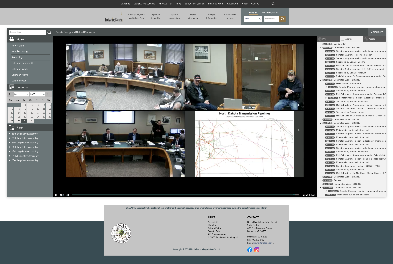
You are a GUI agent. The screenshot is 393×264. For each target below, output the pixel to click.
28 (19, 120)
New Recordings (20, 51)
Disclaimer (213, 225)
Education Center (194, 3)
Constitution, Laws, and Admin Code (136, 16)
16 (32, 113)
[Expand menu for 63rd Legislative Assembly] (9, 159)
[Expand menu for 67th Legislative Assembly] (9, 142)
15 (25, 113)
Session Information (174, 16)
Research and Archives (230, 16)
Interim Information (193, 16)
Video (244, 3)
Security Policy (215, 231)
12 (50, 109)
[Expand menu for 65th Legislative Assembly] (9, 150)
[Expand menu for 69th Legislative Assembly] (9, 133)
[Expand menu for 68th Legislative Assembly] (9, 137)
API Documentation (217, 234)
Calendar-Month (20, 74)
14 (19, 113)
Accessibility (213, 222)
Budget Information (211, 16)
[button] (31, 85)
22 (25, 117)
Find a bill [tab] (253, 12)
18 (44, 113)
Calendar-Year (19, 80)
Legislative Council (144, 3)
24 (38, 117)
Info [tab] (324, 39)
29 (25, 120)
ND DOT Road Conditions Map (221, 237)
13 (12, 113)
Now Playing (18, 45)
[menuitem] (30, 46)
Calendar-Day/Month (22, 63)
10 (38, 109)
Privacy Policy (214, 228)
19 (50, 113)
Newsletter (165, 3)
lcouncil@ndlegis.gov (262, 243)
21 (19, 117)
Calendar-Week (20, 68)
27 (12, 120)
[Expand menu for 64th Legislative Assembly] (9, 155)
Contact (255, 3)
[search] (49, 32)
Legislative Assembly (155, 16)
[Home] (113, 16)
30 (32, 120)
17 (38, 113)
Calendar (232, 3)
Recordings (17, 57)
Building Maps (216, 3)
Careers (125, 3)
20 (11, 117)
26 (50, 117)
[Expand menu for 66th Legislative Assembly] (9, 146)
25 (44, 117)
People (371, 39)
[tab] (351, 39)
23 (32, 117)
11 (44, 109)
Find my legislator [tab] (269, 12)
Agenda (348, 39)
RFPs (178, 3)
